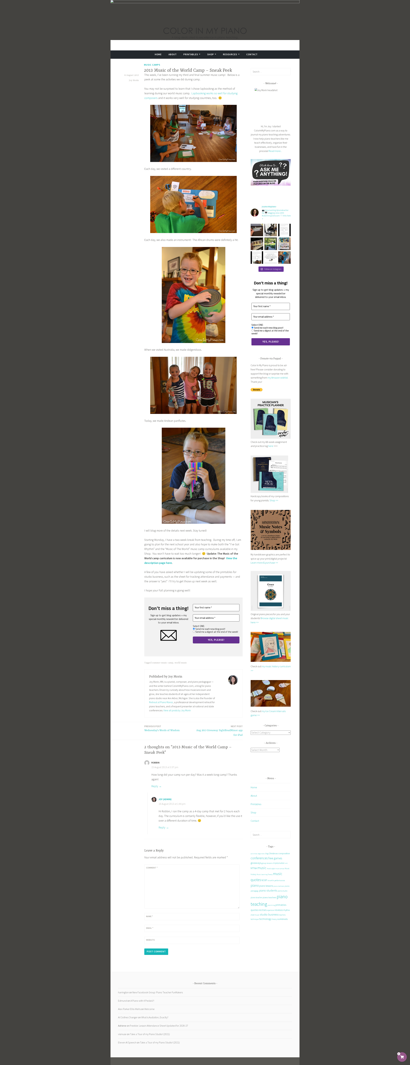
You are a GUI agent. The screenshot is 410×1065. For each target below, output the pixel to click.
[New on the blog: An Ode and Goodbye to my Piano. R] (257, 257)
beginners (261, 853)
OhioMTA (271, 880)
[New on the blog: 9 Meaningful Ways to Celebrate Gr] (270, 257)
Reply (154, 786)
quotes (254, 910)
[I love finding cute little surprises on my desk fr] (257, 230)
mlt (286, 863)
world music (181, 663)
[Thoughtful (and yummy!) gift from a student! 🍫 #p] (257, 244)
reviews (279, 910)
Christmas (273, 853)
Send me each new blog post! (210, 629)
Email (149, 928)
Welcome (149, 1009)
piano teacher (256, 897)
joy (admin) (165, 799)
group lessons (267, 863)
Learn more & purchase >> (264, 562)
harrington (123, 992)
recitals (262, 910)
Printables (190, 54)
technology (265, 918)
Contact (252, 54)
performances (279, 880)
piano (255, 885)
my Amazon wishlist (278, 377)
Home (158, 54)
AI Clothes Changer (128, 1017)
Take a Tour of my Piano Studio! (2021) (150, 1034)
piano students (268, 890)
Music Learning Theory (265, 874)
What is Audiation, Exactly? (154, 1017)
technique (255, 919)
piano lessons (266, 885)
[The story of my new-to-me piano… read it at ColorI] (284, 230)
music (261, 868)
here (270, 446)
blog (266, 853)
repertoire (270, 910)
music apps (271, 868)
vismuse (122, 1034)
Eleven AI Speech (127, 1042)
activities (254, 853)
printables (280, 904)
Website (150, 939)
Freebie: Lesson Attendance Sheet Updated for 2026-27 (159, 1025)
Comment (152, 867)
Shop (210, 54)
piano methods (279, 886)
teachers (282, 915)
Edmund (122, 1000)
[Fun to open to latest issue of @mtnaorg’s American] (284, 244)
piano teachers (269, 897)
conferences (259, 858)
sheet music (255, 915)
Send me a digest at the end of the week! (216, 631)
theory (274, 919)
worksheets (282, 919)
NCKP (264, 880)
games (278, 858)
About (172, 54)
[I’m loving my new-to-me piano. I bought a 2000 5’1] (270, 230)
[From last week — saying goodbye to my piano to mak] (284, 257)
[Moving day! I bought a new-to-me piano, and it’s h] (270, 244)
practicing (271, 905)
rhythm (286, 910)
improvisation (279, 863)
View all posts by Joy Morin (177, 710)
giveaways (256, 862)
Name (149, 916)
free (270, 858)
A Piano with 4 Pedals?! (142, 1000)
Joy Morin (134, 80)
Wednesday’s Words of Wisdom (162, 728)
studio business (269, 914)
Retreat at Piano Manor (161, 702)
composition (284, 853)
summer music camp (162, 663)
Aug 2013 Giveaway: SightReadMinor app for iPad (219, 731)
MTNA (254, 868)
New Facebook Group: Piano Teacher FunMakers (157, 992)
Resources (230, 54)
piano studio (282, 891)
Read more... (275, 151)
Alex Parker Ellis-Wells (129, 1009)
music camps (279, 868)
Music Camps (152, 64)
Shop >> (274, 500)
